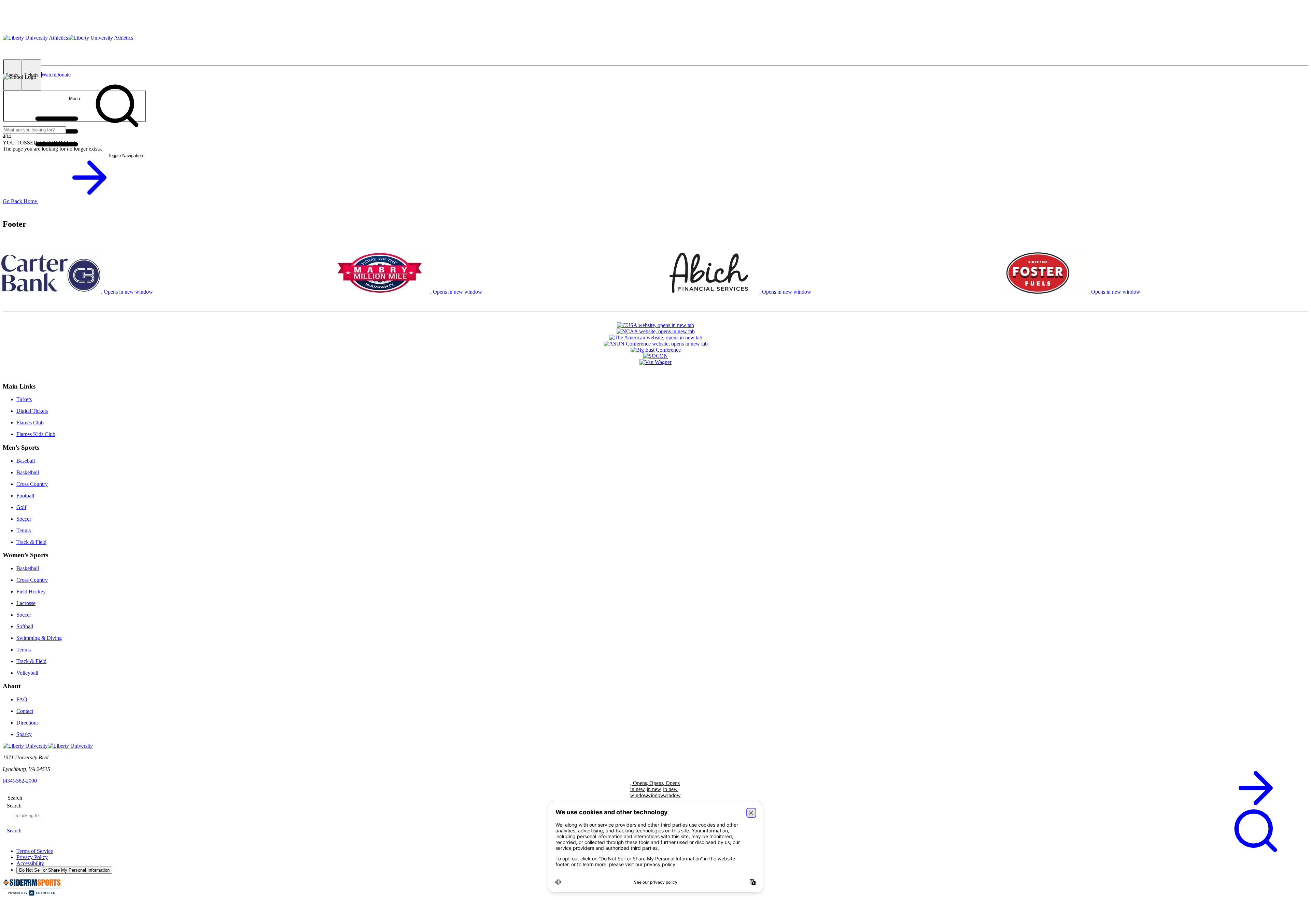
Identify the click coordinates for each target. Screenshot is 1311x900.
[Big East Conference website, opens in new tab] (655, 350)
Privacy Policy (32, 857)
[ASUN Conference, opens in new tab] (655, 344)
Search (14, 805)
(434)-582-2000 (20, 781)
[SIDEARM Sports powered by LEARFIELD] (32, 894)
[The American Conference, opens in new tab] (655, 338)
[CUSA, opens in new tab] (655, 325)
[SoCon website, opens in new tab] (655, 356)
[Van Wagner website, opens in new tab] (655, 362)
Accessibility (30, 863)
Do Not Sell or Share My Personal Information (64, 870)
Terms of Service (34, 851)
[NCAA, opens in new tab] (655, 331)
